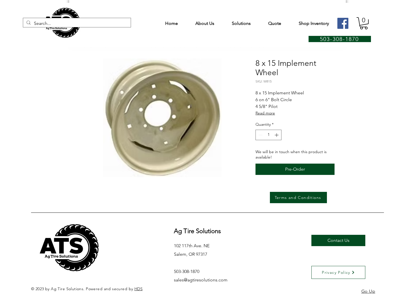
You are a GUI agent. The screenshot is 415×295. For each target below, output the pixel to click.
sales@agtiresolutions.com (201, 280)
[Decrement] (259, 135)
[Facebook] (342, 23)
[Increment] (277, 135)
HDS (138, 288)
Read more (265, 113)
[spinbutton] (268, 135)
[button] (364, 23)
